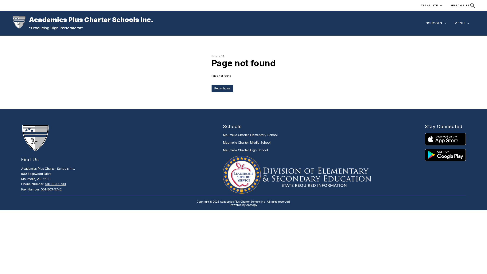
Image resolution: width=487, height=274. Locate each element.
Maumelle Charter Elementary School (250, 135)
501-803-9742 (51, 189)
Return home (222, 88)
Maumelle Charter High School (245, 150)
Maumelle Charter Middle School (247, 142)
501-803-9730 (55, 184)
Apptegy (251, 204)
